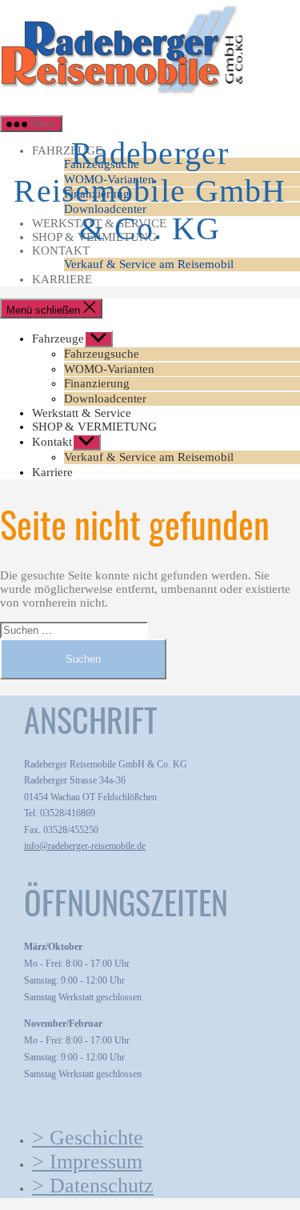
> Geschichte (87, 1137)
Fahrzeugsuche (101, 353)
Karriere (62, 279)
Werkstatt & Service (81, 413)
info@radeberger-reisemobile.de (85, 845)
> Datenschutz (93, 1185)
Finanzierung (97, 383)
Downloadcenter (105, 398)
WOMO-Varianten (109, 369)
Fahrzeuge (58, 338)
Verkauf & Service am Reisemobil (149, 264)
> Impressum (87, 1161)
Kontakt (61, 250)
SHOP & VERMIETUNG (94, 426)
